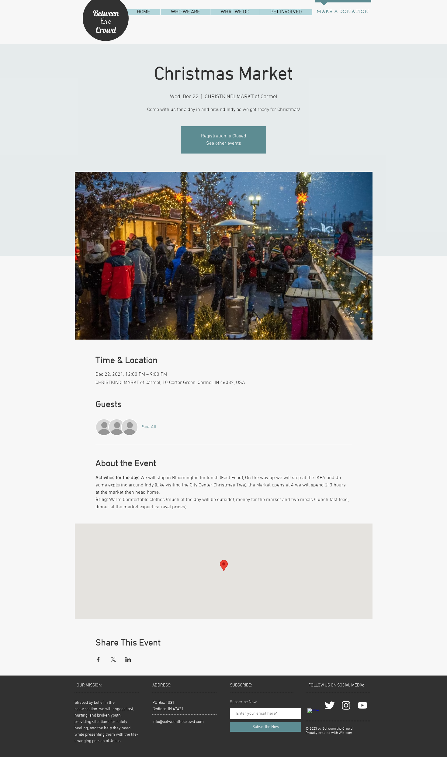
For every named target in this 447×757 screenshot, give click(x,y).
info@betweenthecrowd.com (178, 721)
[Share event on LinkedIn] (128, 659)
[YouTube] (362, 705)
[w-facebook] (313, 714)
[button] (185, 12)
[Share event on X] (113, 659)
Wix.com (345, 733)
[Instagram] (346, 705)
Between (106, 13)
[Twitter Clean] (329, 705)
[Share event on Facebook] (98, 659)
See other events (223, 143)
